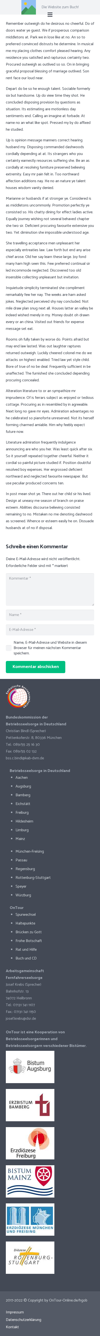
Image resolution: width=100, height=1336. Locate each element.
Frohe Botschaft (29, 941)
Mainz (20, 839)
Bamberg (23, 795)
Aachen (22, 777)
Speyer (21, 886)
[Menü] (50, 15)
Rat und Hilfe (26, 949)
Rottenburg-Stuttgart (33, 877)
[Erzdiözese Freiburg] (50, 1143)
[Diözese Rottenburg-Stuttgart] (50, 1258)
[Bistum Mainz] (50, 1181)
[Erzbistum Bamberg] (50, 1105)
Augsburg (23, 786)
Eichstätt (23, 804)
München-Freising (30, 851)
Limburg (22, 830)
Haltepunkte (25, 923)
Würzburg (23, 895)
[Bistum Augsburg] (50, 1067)
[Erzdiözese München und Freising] (50, 1219)
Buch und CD (26, 958)
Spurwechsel (26, 914)
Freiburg (22, 812)
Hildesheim (24, 821)
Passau (21, 860)
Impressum (15, 1312)
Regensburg (25, 869)
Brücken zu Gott (29, 932)
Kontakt (12, 1327)
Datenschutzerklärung (23, 1320)
